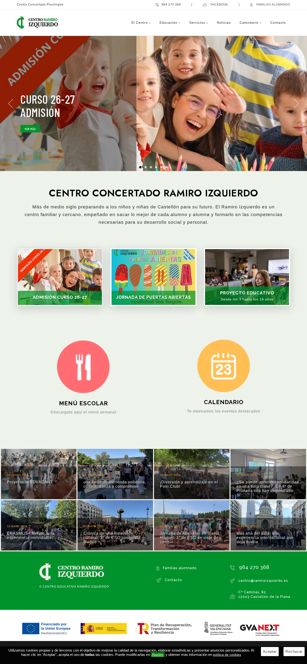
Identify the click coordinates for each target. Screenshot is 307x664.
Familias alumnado (180, 568)
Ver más (30, 129)
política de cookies (227, 655)
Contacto (173, 580)
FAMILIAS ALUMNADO (271, 4)
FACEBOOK (217, 4)
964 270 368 (254, 567)
